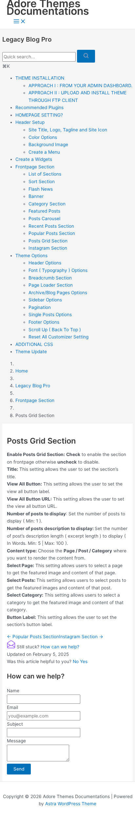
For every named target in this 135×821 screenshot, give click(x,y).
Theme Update (31, 351)
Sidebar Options (45, 299)
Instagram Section (48, 248)
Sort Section (42, 181)
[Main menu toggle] (20, 22)
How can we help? (60, 646)
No (76, 661)
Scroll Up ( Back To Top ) (55, 329)
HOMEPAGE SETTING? (39, 115)
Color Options (43, 137)
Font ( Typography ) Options (58, 270)
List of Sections (45, 174)
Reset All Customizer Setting (58, 336)
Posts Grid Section (48, 240)
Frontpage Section (34, 166)
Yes (83, 661)
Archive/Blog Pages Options (58, 292)
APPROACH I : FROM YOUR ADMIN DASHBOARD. (80, 85)
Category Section (47, 203)
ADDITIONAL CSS (34, 344)
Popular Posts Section (52, 233)
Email (12, 707)
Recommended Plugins (39, 107)
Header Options (45, 262)
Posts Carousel (44, 218)
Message (16, 740)
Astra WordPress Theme (70, 803)
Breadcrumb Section (50, 277)
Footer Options (44, 322)
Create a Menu (44, 152)
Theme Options (31, 255)
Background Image (48, 144)
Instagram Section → (81, 636)
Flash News (41, 189)
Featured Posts (44, 211)
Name (13, 690)
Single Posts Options (50, 314)
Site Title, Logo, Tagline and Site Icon (68, 129)
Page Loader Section (51, 285)
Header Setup (30, 122)
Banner (36, 196)
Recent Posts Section (51, 226)
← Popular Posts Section (33, 636)
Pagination (40, 307)
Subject (15, 724)
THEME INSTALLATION (39, 78)
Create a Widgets (33, 159)
